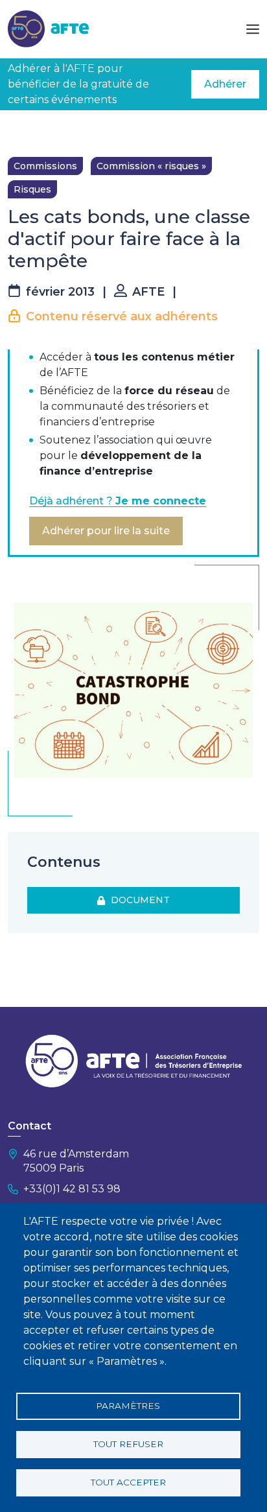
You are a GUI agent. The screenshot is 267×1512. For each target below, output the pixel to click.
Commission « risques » (151, 166)
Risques (32, 189)
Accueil (24, 130)
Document (138, 900)
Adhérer (225, 84)
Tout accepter (128, 1482)
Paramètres (128, 1405)
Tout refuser (128, 1444)
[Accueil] (48, 28)
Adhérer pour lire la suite (106, 531)
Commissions (45, 166)
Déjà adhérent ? (117, 501)
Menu (252, 29)
